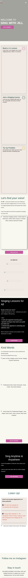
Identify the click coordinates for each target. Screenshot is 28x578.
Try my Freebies (9, 148)
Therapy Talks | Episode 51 (11, 513)
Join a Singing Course (11, 97)
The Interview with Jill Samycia (10, 507)
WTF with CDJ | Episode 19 (11, 505)
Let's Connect (7, 27)
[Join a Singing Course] (23, 97)
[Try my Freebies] (23, 148)
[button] (26, 3)
